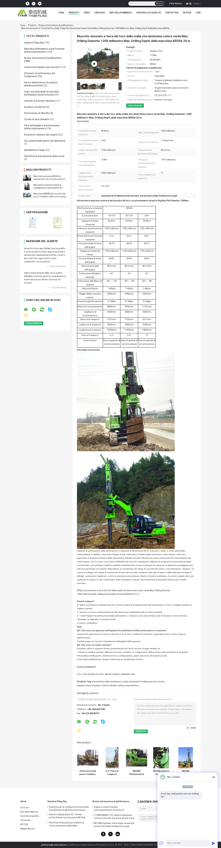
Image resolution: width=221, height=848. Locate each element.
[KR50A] (94, 63)
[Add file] (161, 843)
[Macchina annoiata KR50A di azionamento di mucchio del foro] (27, 177)
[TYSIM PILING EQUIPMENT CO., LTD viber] (28, 315)
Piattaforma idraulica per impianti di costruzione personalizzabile (66, 824)
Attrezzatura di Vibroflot (37, 113)
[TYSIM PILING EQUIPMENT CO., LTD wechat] (44, 309)
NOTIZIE (187, 12)
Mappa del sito (27, 828)
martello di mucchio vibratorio (39, 100)
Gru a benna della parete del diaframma (44, 140)
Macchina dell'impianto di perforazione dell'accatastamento (44, 50)
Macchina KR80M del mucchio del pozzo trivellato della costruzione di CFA (49, 196)
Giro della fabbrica (120, 12)
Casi (198, 12)
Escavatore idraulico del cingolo (41, 134)
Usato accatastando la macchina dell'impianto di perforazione (41, 93)
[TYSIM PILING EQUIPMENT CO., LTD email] (28, 309)
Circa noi (99, 12)
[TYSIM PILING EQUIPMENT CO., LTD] (32, 13)
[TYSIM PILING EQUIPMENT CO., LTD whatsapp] (36, 309)
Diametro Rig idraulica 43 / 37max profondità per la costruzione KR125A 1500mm (67, 816)
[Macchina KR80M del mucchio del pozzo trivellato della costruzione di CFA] (27, 195)
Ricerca (159, 4)
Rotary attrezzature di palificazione (55, 25)
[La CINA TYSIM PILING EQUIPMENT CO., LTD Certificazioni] (32, 222)
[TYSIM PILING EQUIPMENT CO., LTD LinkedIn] (39, 4)
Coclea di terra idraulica (36, 119)
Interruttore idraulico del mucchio (41, 67)
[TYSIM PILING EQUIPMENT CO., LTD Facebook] (27, 4)
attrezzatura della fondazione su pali (109, 681)
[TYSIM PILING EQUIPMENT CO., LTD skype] (52, 310)
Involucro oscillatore (35, 107)
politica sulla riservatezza (53, 845)
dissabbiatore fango (34, 150)
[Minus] (213, 777)
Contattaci (172, 12)
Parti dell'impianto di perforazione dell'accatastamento (42, 127)
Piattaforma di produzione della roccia (44, 156)
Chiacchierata (135, 105)
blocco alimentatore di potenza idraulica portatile (40, 84)
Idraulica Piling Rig (33, 42)
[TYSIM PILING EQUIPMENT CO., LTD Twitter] (34, 4)
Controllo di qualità (148, 12)
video (87, 12)
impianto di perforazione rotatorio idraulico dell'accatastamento (108, 685)
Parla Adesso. (176, 3)
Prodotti (74, 12)
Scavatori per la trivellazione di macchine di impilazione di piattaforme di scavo (69, 808)
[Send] (213, 843)
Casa (61, 12)
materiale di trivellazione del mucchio (146, 681)
